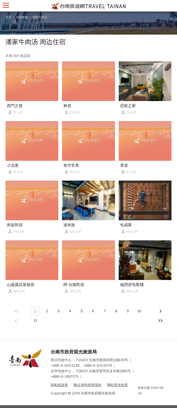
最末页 (160, 320)
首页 (9, 17)
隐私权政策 (59, 385)
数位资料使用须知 (87, 385)
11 (35, 320)
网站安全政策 (117, 385)
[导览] (6, 5)
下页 (16, 320)
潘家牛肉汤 (39, 17)
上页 (160, 311)
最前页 (16, 311)
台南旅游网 (88, 5)
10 (139, 311)
